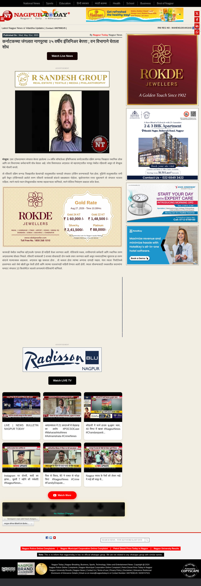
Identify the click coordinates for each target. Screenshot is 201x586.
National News (31, 3)
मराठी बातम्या (101, 3)
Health (116, 3)
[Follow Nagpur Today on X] (50, 537)
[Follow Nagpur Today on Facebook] (47, 537)
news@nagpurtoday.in (99, 573)
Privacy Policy (116, 570)
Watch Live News (62, 55)
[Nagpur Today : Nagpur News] (36, 16)
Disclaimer (128, 570)
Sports (49, 3)
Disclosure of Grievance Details (64, 573)
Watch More (64, 495)
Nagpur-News (79, 570)
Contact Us (91, 570)
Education (65, 3)
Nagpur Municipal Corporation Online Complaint (84, 548)
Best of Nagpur (165, 3)
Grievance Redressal (142, 570)
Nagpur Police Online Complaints (38, 548)
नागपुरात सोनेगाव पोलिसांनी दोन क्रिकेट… (18, 523)
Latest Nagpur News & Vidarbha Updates (23, 28)
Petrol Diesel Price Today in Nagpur (130, 548)
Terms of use (102, 570)
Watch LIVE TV (62, 380)
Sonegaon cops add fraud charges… (21, 519)
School (130, 3)
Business (145, 3)
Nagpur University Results (166, 548)
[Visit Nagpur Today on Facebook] (193, 28)
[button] (21, 416)
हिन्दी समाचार (83, 3)
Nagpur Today (100, 35)
